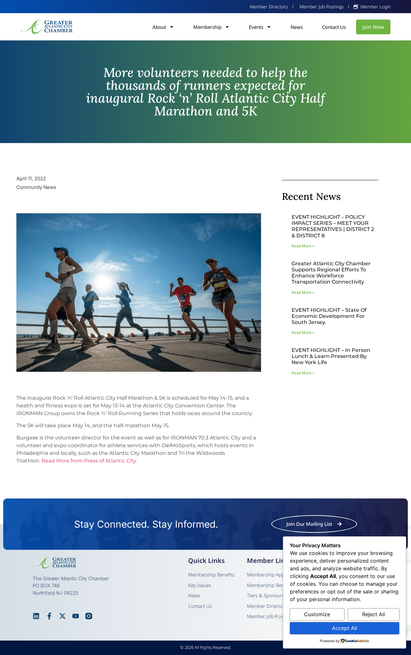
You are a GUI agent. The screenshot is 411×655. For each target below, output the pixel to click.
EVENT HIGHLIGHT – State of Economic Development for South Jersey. (329, 316)
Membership (207, 27)
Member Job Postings (270, 616)
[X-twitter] (62, 616)
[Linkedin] (36, 616)
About (159, 27)
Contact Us (334, 27)
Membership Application (274, 574)
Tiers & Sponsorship (269, 595)
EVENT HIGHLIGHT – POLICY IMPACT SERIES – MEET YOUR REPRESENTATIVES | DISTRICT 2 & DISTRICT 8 (333, 226)
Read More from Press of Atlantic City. (89, 461)
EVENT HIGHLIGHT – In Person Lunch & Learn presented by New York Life (331, 356)
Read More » (303, 246)
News (297, 27)
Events (256, 27)
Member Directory (267, 606)
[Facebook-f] (49, 616)
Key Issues (199, 585)
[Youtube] (75, 616)
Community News (36, 187)
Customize (317, 614)
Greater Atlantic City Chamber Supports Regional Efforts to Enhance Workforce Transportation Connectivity (331, 272)
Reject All (373, 614)
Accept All (344, 628)
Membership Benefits (211, 574)
